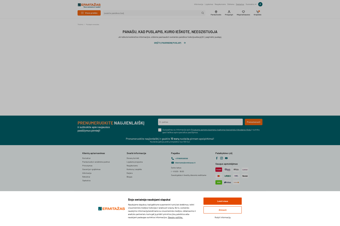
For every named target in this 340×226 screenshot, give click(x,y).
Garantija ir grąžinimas (91, 169)
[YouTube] (226, 158)
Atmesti (223, 210)
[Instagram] (221, 158)
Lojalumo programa (135, 162)
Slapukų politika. (175, 217)
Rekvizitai (86, 177)
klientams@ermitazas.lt (185, 162)
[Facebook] (216, 158)
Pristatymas (87, 165)
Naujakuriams (220, 4)
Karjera (130, 173)
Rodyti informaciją (223, 217)
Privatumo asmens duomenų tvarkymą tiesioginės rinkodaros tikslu (221, 129)
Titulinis (80, 24)
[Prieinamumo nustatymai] (260, 4)
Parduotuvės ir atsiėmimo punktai (96, 162)
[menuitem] (198, 4)
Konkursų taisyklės (134, 169)
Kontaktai (86, 158)
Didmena (230, 4)
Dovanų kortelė (133, 158)
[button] (216, 13)
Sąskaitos (240, 4)
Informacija (198, 4)
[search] (202, 13)
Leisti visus (222, 201)
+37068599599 (181, 158)
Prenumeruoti (253, 122)
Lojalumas (209, 4)
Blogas (129, 177)
